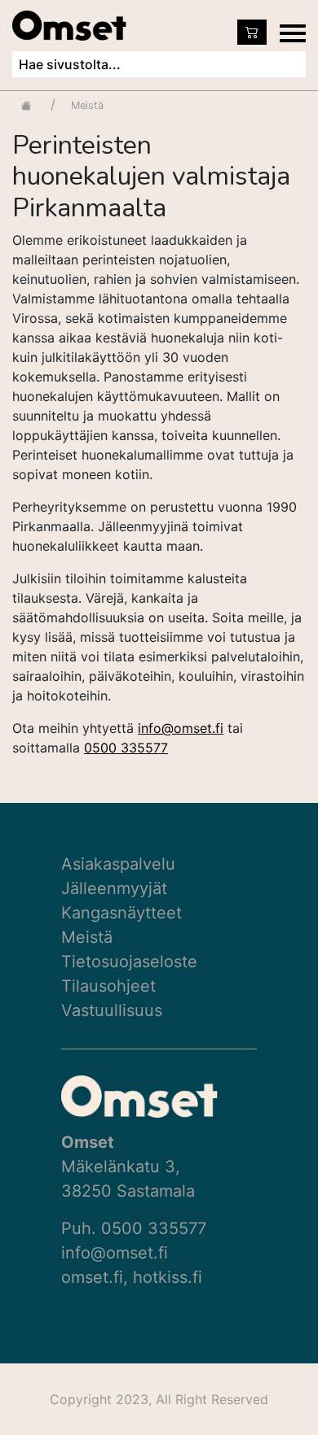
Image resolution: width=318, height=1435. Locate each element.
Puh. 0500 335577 (133, 1228)
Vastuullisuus (111, 1010)
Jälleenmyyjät (114, 888)
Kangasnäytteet (121, 912)
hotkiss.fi (167, 1277)
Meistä (87, 937)
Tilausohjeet (108, 986)
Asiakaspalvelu (118, 864)
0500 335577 (126, 747)
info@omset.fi (180, 728)
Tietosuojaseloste (129, 961)
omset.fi (92, 1277)
